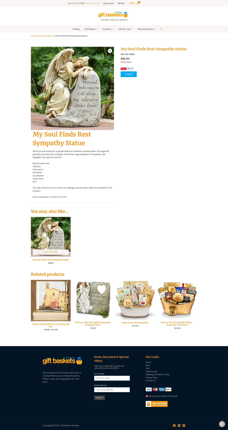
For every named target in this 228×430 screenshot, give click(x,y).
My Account (108, 3)
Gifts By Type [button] (124, 29)
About (148, 362)
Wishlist (121, 3)
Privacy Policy (152, 377)
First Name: (99, 373)
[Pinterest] (183, 425)
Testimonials (151, 371)
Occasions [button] (106, 29)
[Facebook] (174, 425)
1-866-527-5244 (92, 3)
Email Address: (100, 385)
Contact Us (150, 380)
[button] (96, 29)
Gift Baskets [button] (90, 29)
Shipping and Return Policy (158, 374)
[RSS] (179, 425)
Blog (148, 365)
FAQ (147, 368)
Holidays (76, 29)
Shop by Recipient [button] (145, 29)
